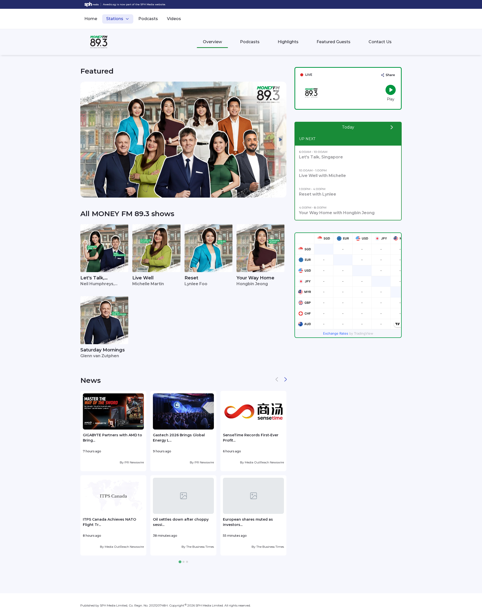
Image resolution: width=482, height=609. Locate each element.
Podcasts (148, 18)
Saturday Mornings (102, 350)
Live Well (143, 278)
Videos (174, 18)
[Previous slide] (86, 140)
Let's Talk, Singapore (92, 278)
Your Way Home (255, 278)
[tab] (179, 562)
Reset (191, 278)
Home (90, 18)
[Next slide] (280, 140)
